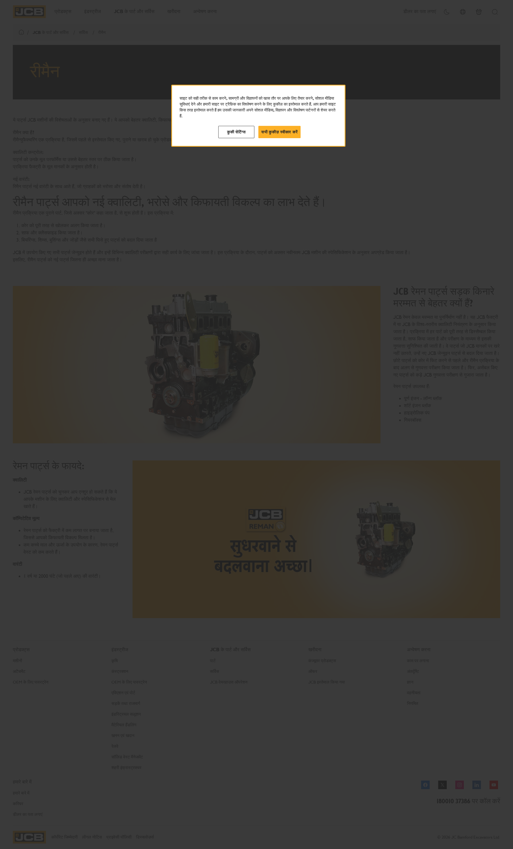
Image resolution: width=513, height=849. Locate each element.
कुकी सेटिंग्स (236, 132)
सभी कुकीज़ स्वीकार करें (279, 132)
